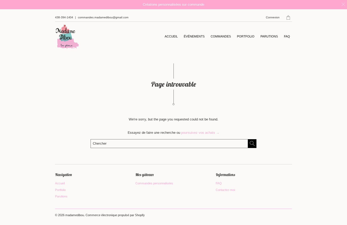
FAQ (287, 36)
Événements (194, 36)
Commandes (221, 36)
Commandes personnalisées (154, 183)
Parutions (269, 36)
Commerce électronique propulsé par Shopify (115, 215)
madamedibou (74, 215)
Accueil (171, 36)
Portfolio (245, 36)
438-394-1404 (64, 17)
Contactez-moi (225, 190)
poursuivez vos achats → (200, 133)
